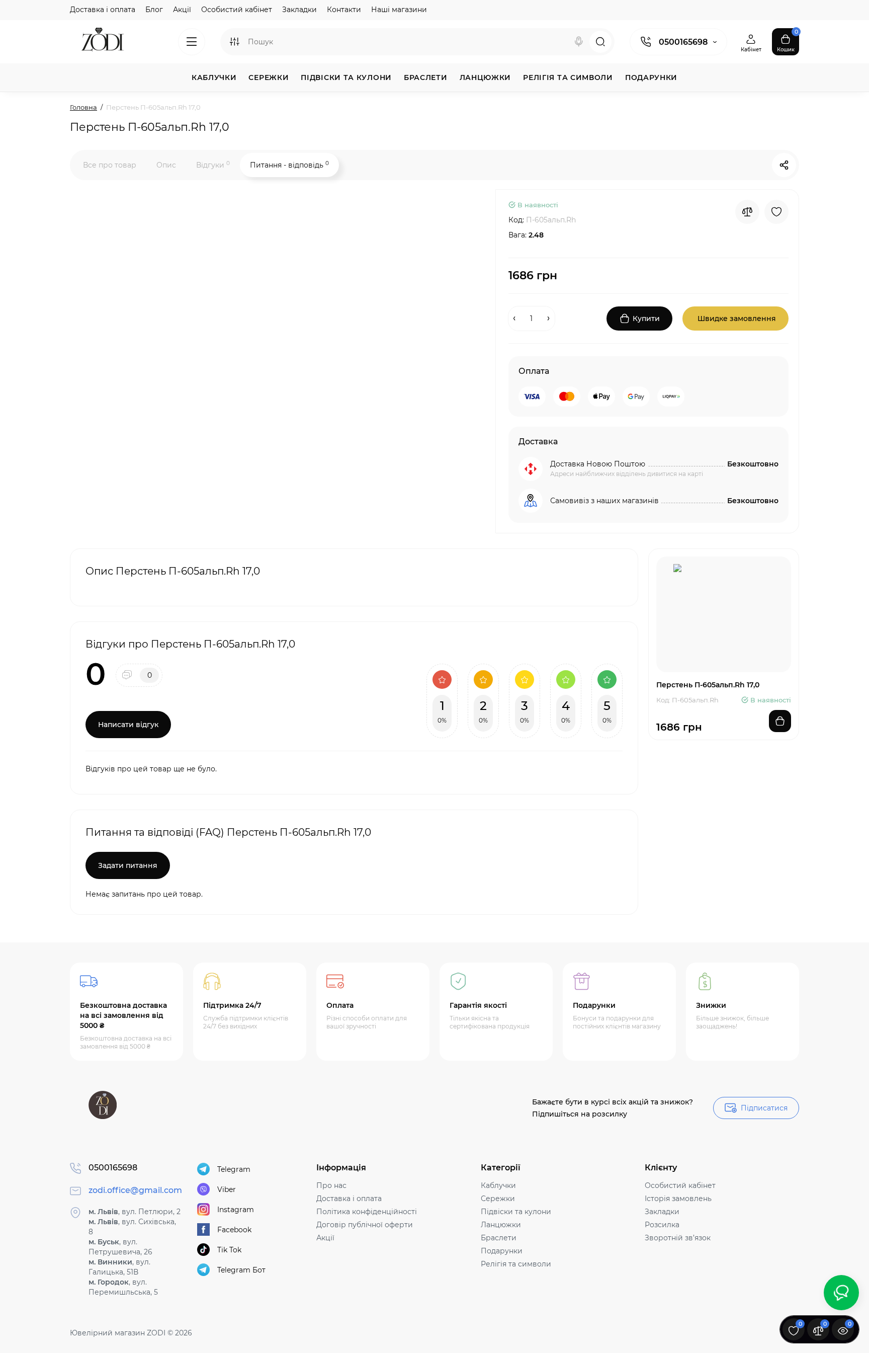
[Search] (579, 42)
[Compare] (747, 212)
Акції (182, 9)
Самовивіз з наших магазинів (604, 500)
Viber (226, 1189)
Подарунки (502, 1250)
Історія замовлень (678, 1198)
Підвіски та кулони (516, 1211)
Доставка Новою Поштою (597, 463)
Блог (154, 9)
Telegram (233, 1169)
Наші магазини (399, 9)
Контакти (344, 9)
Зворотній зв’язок (678, 1237)
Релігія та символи (516, 1263)
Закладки (299, 9)
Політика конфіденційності (366, 1211)
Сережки (498, 1198)
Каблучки (498, 1185)
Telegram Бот (241, 1270)
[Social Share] (784, 165)
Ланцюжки (501, 1224)
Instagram (235, 1209)
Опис (166, 165)
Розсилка (662, 1224)
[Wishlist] (776, 212)
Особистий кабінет (236, 9)
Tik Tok (229, 1249)
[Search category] (234, 42)
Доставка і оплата (102, 9)
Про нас (331, 1185)
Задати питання (127, 865)
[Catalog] (191, 41)
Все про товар (109, 165)
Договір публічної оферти (364, 1224)
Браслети (498, 1237)
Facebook (234, 1229)
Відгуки (213, 165)
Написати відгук (128, 724)
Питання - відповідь (289, 165)
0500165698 (683, 42)
